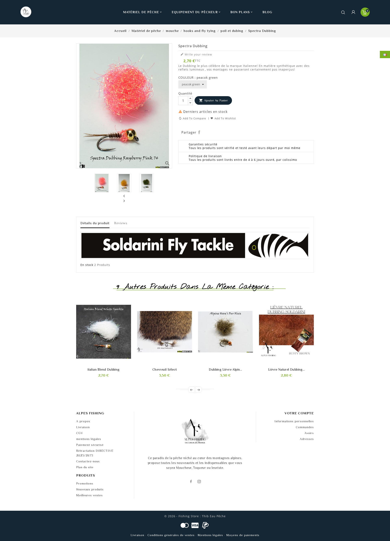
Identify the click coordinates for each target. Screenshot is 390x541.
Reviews (120, 223)
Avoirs (309, 433)
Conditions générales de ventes (171, 535)
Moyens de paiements (242, 535)
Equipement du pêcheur (196, 12)
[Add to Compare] (108, 363)
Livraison (83, 427)
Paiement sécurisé (90, 444)
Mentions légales (210, 535)
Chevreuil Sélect (164, 369)
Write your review (196, 54)
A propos (83, 421)
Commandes (305, 427)
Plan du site (84, 467)
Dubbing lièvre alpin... (225, 369)
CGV (79, 433)
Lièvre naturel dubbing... (286, 369)
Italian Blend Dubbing (103, 369)
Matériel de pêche (142, 12)
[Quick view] (117, 363)
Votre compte (299, 413)
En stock (86, 265)
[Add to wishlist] (99, 363)
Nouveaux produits (90, 489)
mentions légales (88, 439)
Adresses (307, 439)
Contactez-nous (88, 461)
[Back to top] (380, 526)
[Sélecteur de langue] (385, 54)
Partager (199, 132)
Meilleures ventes (89, 495)
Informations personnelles (294, 421)
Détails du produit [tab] (94, 223)
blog (267, 12)
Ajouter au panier (213, 100)
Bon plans (241, 12)
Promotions (84, 483)
